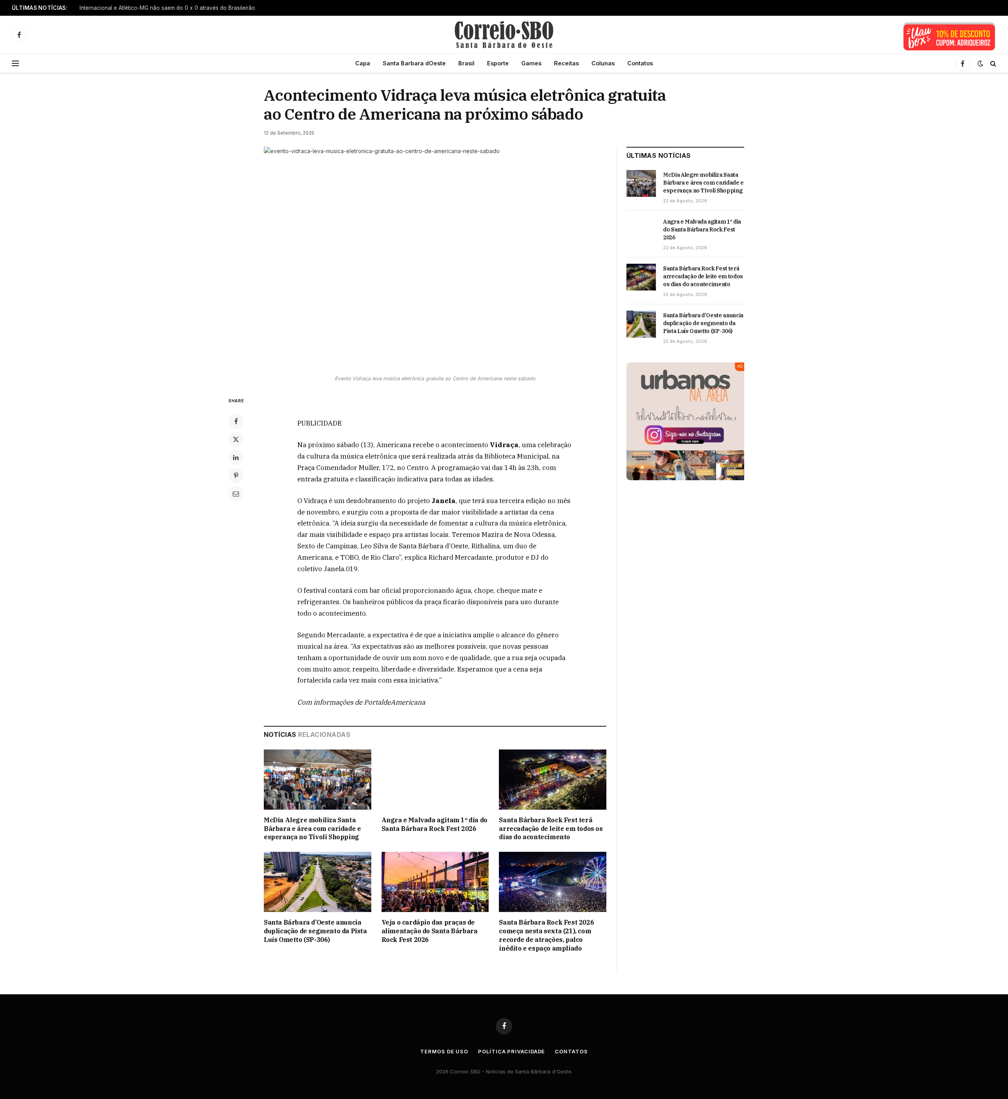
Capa (362, 63)
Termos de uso (444, 1051)
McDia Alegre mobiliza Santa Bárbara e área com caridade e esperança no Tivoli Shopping (178, 8)
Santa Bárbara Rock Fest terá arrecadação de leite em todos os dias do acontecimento (550, 828)
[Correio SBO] (504, 34)
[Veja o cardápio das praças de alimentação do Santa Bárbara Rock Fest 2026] (435, 882)
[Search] (992, 63)
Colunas (603, 63)
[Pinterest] (235, 475)
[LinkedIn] (235, 457)
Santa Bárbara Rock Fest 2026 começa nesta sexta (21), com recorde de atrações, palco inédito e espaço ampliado (546, 935)
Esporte (498, 63)
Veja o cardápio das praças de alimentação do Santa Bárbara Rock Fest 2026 (430, 931)
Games (531, 63)
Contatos (640, 63)
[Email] (235, 493)
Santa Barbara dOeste (414, 63)
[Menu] (15, 63)
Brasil (466, 63)
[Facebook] (235, 421)
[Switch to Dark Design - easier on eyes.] (980, 63)
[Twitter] (235, 439)
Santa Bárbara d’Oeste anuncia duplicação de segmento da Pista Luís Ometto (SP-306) (315, 931)
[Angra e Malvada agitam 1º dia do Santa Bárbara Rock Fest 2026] (435, 779)
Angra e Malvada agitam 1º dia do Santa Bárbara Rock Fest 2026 (434, 824)
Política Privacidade (511, 1051)
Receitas (566, 63)
